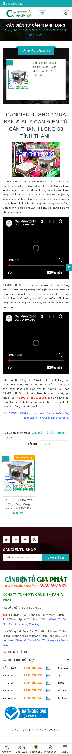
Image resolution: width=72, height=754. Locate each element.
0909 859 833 (33, 697)
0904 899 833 (33, 682)
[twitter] (6, 539)
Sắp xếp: (33, 443)
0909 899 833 (33, 667)
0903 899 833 (33, 675)
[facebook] (15, 539)
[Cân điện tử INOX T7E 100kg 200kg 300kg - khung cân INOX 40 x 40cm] (18, 79)
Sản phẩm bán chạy (36, 50)
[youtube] (34, 539)
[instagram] (25, 539)
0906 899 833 (33, 690)
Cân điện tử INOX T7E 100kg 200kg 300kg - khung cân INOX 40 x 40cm (46, 68)
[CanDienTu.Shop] (19, 13)
